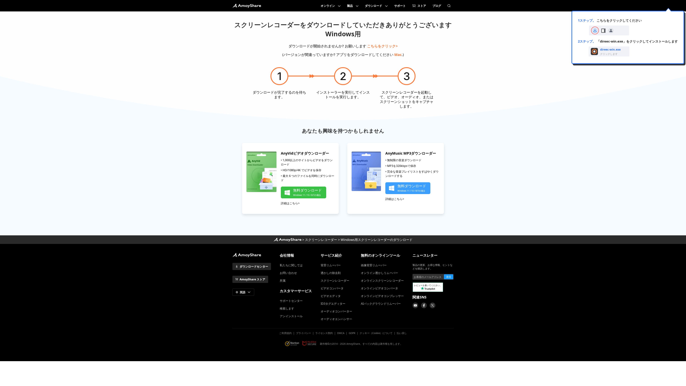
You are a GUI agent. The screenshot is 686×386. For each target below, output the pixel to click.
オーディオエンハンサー (336, 319)
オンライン (328, 6)
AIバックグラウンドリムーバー (381, 304)
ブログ (437, 6)
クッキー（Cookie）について (376, 333)
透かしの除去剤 (331, 273)
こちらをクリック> (382, 46)
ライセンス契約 (324, 333)
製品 (350, 6)
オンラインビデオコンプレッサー (382, 296)
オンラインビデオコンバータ (379, 288)
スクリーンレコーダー (321, 239)
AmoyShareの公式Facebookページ (424, 305)
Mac (398, 54)
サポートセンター (292, 301)
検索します (287, 308)
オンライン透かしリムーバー (379, 273)
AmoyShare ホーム (246, 255)
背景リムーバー (331, 265)
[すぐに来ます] (415, 305)
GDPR (352, 333)
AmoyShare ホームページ (246, 6)
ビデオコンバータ (332, 288)
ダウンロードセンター (254, 266)
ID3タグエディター (333, 304)
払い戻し (402, 333)
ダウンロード (373, 6)
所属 (282, 281)
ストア (421, 6)
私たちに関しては (291, 265)
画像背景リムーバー (374, 265)
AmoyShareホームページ (287, 240)
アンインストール (291, 316)
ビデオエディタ (331, 296)
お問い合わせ (288, 273)
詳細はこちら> (290, 203)
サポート (400, 6)
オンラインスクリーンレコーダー (382, 281)
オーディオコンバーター (336, 311)
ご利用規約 (285, 333)
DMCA (340, 333)
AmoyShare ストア (252, 279)
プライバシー (303, 333)
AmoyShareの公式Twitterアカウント (432, 305)
